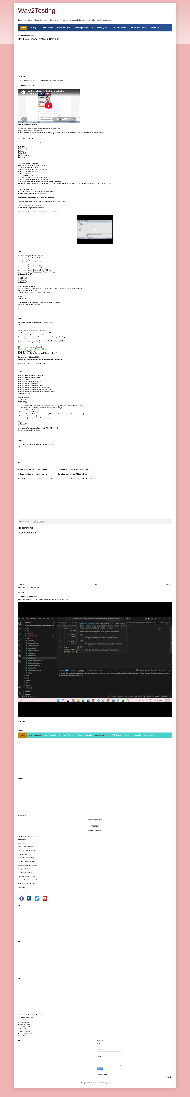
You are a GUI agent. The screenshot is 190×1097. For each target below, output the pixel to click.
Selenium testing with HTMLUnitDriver (73, 474)
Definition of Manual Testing (26, 850)
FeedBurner (98, 830)
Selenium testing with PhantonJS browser (74, 469)
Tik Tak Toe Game (138, 28)
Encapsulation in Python (27, 596)
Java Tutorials (50, 735)
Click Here (31, 85)
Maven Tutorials (101, 735)
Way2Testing (36, 10)
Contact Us (154, 28)
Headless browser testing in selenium (32, 469)
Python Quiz (47, 28)
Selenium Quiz (63, 28)
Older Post (168, 584)
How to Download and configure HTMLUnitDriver (77, 479)
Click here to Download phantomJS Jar (30, 343)
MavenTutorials (24, 1029)
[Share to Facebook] (41, 521)
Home (23, 28)
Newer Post (22, 584)
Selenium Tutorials (66, 735)
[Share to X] (38, 521)
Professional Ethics (23, 887)
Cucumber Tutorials (133, 735)
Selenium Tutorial (25, 1024)
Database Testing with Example (27, 865)
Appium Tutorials (85, 735)
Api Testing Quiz (99, 28)
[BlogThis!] (36, 521)
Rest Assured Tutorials (26, 1033)
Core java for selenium (25, 872)
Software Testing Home (27, 1017)
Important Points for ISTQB (26, 858)
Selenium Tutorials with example (27, 880)
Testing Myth (22, 843)
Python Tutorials (24, 1022)
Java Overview (34, 735)
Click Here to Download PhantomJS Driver (52, 341)
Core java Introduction (24, 869)
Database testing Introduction (27, 861)
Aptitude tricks (22, 839)
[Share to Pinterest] (43, 521)
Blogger (106, 1083)
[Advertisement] (84, 57)
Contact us (148, 735)
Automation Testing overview (26, 876)
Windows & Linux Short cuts (26, 883)
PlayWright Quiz (81, 28)
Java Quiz (34, 28)
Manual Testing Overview (25, 847)
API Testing (116, 735)
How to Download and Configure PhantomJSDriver (38, 479)
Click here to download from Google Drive (31, 347)
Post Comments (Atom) (33, 587)
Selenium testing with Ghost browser (32, 474)
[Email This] (34, 521)
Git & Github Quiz (118, 28)
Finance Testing (22, 854)
